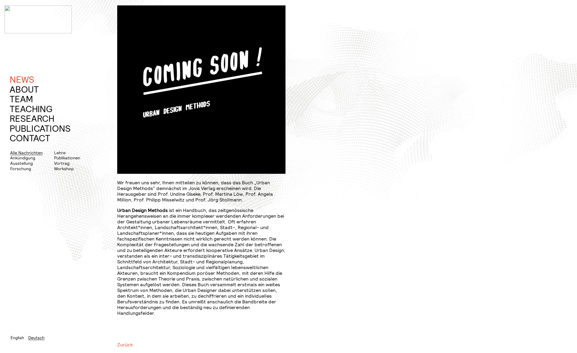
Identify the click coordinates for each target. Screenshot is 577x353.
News (22, 79)
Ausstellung (21, 163)
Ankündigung (22, 157)
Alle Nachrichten (26, 152)
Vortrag (61, 163)
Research (32, 119)
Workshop (64, 168)
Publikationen (67, 157)
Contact (30, 138)
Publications (40, 129)
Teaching (31, 109)
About (24, 89)
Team (21, 99)
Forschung (20, 168)
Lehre (60, 152)
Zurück (125, 345)
